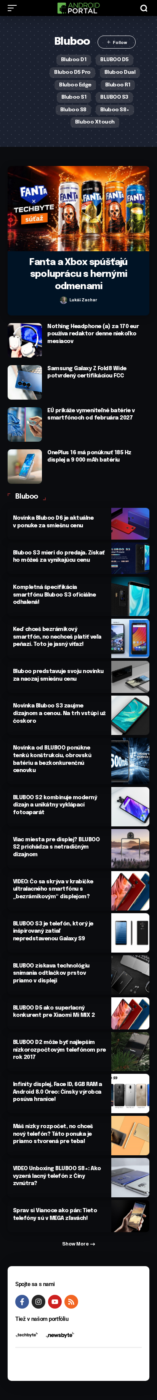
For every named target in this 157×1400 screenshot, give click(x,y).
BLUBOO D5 (114, 59)
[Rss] (71, 1302)
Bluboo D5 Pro (72, 72)
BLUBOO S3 (114, 97)
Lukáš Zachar (83, 300)
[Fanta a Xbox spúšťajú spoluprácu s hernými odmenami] (78, 208)
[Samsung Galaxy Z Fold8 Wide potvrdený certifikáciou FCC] (25, 382)
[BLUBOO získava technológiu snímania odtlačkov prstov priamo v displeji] (130, 975)
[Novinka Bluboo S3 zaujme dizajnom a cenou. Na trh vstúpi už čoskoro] (130, 715)
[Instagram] (38, 1302)
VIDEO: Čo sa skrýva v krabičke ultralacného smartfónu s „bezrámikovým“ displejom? (53, 889)
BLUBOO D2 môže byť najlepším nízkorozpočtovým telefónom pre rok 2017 (59, 1050)
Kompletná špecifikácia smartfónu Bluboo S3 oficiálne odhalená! (54, 595)
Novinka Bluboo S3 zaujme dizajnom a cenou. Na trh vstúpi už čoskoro (59, 713)
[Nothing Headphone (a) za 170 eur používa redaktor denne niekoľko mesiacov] (25, 340)
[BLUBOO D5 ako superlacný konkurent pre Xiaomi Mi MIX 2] (130, 1013)
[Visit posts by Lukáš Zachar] (63, 300)
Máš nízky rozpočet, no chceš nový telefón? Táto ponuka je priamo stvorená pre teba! (53, 1134)
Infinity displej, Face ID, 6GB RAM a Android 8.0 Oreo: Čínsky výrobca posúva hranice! (57, 1092)
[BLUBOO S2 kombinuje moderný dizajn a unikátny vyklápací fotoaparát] (130, 806)
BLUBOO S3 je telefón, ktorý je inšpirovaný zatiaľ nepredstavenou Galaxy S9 (53, 931)
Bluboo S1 (74, 97)
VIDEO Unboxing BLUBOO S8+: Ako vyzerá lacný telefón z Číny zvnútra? (57, 1176)
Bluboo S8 (73, 109)
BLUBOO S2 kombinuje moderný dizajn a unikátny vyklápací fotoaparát (55, 805)
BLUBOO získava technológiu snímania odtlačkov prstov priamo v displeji (51, 973)
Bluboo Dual (120, 72)
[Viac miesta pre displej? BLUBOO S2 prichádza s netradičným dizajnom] (130, 848)
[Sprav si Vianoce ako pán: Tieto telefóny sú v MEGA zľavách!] (130, 1216)
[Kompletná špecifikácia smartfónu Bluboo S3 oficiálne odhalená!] (130, 596)
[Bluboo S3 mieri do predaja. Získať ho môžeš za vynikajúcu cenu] (130, 558)
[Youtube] (55, 1302)
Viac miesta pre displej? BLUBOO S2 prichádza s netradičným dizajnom (56, 847)
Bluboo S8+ (115, 109)
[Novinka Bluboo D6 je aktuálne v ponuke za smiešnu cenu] (130, 524)
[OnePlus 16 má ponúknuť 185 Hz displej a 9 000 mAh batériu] (25, 466)
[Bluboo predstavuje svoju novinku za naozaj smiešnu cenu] (130, 677)
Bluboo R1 (118, 85)
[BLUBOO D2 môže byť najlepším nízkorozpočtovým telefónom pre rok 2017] (130, 1052)
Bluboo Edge (75, 85)
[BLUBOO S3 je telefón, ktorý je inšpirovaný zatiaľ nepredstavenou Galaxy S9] (130, 933)
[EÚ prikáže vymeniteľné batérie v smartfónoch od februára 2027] (25, 424)
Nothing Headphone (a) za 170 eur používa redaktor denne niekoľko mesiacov (93, 334)
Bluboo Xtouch (95, 122)
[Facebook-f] (22, 1302)
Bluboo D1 (74, 59)
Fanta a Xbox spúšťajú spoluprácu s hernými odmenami (78, 274)
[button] (14, 8)
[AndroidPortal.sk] (78, 8)
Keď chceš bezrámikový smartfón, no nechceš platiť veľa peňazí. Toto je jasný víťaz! (57, 637)
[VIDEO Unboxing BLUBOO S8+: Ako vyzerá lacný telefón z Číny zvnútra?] (130, 1177)
